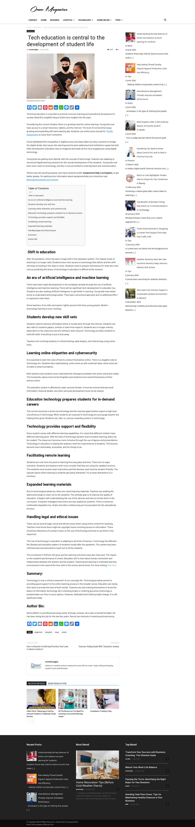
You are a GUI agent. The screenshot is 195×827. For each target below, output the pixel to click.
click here (111, 565)
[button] (165, 20)
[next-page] (32, 721)
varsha (127, 759)
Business (54, 20)
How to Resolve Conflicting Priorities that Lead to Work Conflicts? (47, 647)
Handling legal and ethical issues (42, 230)
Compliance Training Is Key (100, 711)
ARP (126, 804)
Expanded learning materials (40, 226)
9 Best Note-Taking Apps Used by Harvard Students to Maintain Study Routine (41, 713)
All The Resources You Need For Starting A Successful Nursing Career (71, 713)
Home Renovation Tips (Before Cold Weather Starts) (95, 784)
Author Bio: (33, 239)
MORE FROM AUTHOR (57, 684)
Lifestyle (67, 20)
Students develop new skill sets (42, 204)
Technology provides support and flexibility (46, 217)
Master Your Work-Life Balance (141, 767)
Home (44, 20)
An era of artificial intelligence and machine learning (50, 200)
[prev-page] (28, 721)
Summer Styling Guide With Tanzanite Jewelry (99, 646)
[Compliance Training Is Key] (104, 699)
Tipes (117, 20)
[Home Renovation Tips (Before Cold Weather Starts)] (97, 765)
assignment (38, 632)
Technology (84, 20)
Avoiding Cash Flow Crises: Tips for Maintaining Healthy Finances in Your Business (143, 797)
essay (57, 632)
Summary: (32, 235)
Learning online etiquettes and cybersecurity (47, 209)
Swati (127, 786)
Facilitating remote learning (40, 222)
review (64, 632)
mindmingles (33, 49)
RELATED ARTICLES (36, 684)
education (48, 632)
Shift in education (36, 195)
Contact (33, 20)
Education (37, 27)
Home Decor (103, 20)
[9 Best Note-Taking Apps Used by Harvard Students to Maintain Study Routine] (41, 699)
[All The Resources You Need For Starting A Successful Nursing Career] (72, 699)
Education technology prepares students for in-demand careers (55, 213)
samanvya (79, 789)
